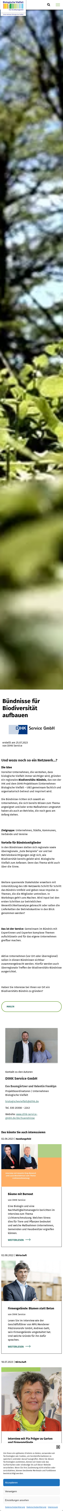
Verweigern (11, 1491)
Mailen (10, 1006)
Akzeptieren (11, 1482)
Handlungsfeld (23, 1139)
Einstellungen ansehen (17, 1500)
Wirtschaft (21, 1255)
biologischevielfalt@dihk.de (22, 1101)
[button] (58, 1447)
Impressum (53, 1507)
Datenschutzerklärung (15, 1507)
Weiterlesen (16, 1240)
